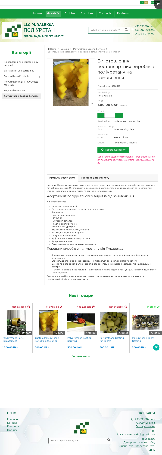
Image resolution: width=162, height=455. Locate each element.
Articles (69, 13)
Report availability (114, 150)
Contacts (105, 13)
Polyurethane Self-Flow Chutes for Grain (21, 83)
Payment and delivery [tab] (95, 178)
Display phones (144, 34)
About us (87, 13)
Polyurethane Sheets (15, 91)
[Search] (126, 30)
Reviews (123, 13)
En (145, 2)
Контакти (13, 426)
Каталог (12, 423)
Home (37, 13)
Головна (12, 419)
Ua (141, 2)
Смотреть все (79, 356)
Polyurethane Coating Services (21, 96)
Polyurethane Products (16, 76)
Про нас (12, 430)
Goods (52, 13)
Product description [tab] (62, 178)
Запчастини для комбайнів (19, 71)
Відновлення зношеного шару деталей (21, 63)
